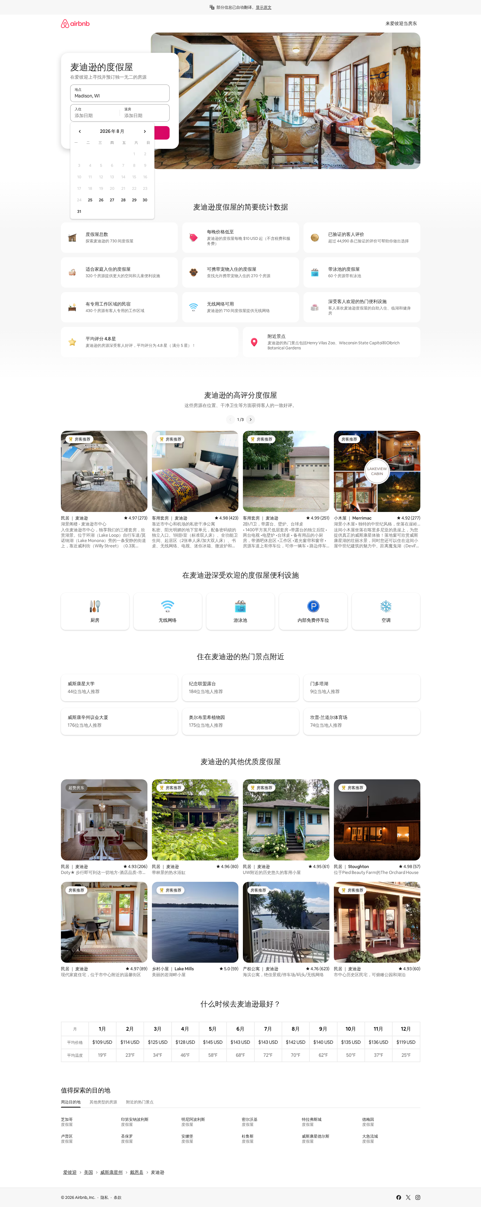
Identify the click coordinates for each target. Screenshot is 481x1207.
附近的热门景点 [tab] (140, 1101)
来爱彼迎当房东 (401, 23)
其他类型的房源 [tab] (103, 1101)
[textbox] (95, 115)
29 (134, 199)
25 (90, 199)
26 (101, 199)
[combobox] (120, 95)
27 (112, 199)
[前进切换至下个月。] (144, 131)
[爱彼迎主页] (75, 23)
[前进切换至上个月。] (80, 131)
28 (123, 199)
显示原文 (264, 7)
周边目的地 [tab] (71, 1101)
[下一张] (250, 419)
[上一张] (230, 419)
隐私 (104, 1197)
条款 (118, 1197)
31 (79, 211)
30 (145, 199)
